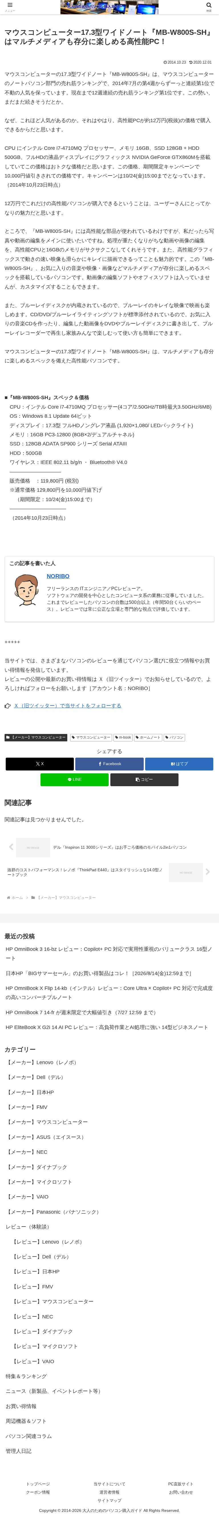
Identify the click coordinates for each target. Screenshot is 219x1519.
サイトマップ (109, 1500)
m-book (125, 737)
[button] (144, 779)
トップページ (38, 1484)
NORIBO (58, 576)
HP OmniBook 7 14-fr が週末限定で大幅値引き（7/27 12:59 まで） (82, 1012)
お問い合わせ (181, 1492)
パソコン (176, 737)
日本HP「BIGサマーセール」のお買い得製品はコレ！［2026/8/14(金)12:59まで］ (100, 973)
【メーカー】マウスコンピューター (38, 737)
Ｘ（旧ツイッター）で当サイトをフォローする (67, 706)
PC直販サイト (181, 1484)
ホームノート (150, 737)
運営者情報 (109, 1492)
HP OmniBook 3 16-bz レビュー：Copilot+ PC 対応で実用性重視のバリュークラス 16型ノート (109, 953)
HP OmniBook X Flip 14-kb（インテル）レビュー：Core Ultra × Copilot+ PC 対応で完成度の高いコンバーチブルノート (109, 992)
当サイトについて (109, 1484)
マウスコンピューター (93, 737)
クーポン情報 (38, 1492)
